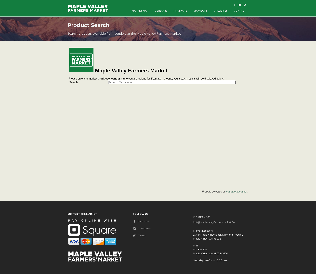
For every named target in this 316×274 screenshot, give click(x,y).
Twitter (142, 235)
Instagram (145, 228)
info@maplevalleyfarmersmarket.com (215, 222)
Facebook (143, 221)
